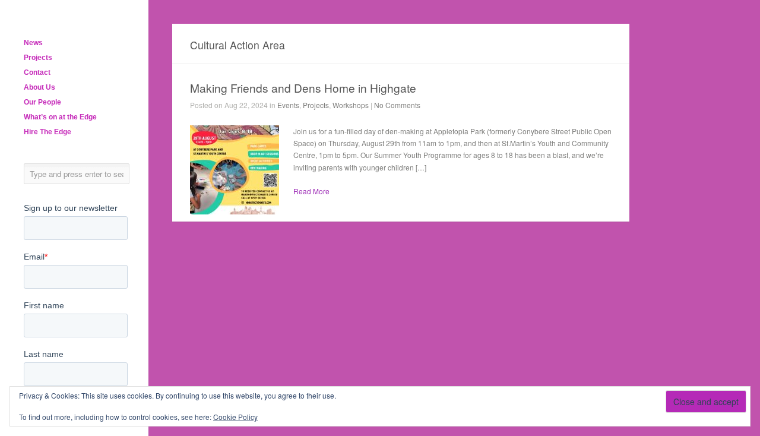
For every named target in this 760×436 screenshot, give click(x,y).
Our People (42, 102)
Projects (38, 57)
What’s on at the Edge (60, 117)
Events (288, 105)
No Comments (397, 105)
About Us (39, 87)
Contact (37, 72)
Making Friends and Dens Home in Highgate (303, 88)
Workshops (350, 105)
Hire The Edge (47, 132)
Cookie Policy (235, 417)
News (33, 43)
